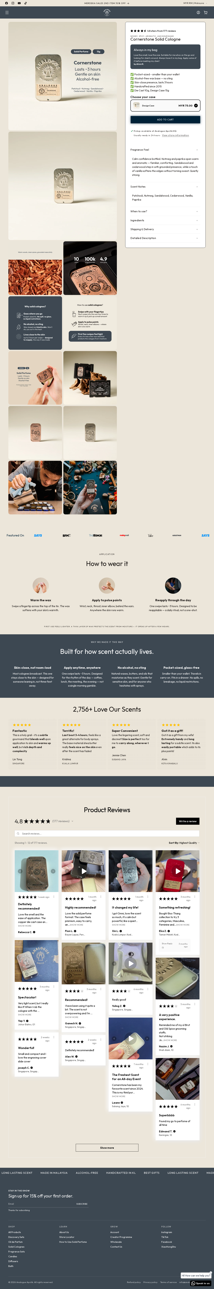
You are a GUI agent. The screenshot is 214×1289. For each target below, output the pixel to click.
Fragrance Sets (16, 1251)
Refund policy (134, 1282)
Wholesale (116, 1241)
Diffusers (13, 1261)
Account (114, 1232)
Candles (12, 1256)
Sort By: (174, 842)
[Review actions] (53, 896)
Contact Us (116, 1246)
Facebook (166, 1241)
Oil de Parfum (15, 1241)
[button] (7, 12)
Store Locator (66, 1237)
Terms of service (168, 1282)
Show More (24, 925)
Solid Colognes (16, 1246)
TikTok (164, 1237)
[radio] (165, 106)
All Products (14, 1232)
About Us (64, 1232)
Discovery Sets (16, 1237)
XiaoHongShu (168, 1246)
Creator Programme (121, 1237)
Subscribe (82, 1204)
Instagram (166, 1232)
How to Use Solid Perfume (73, 1241)
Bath (10, 1266)
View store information (175, 135)
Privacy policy (150, 1282)
